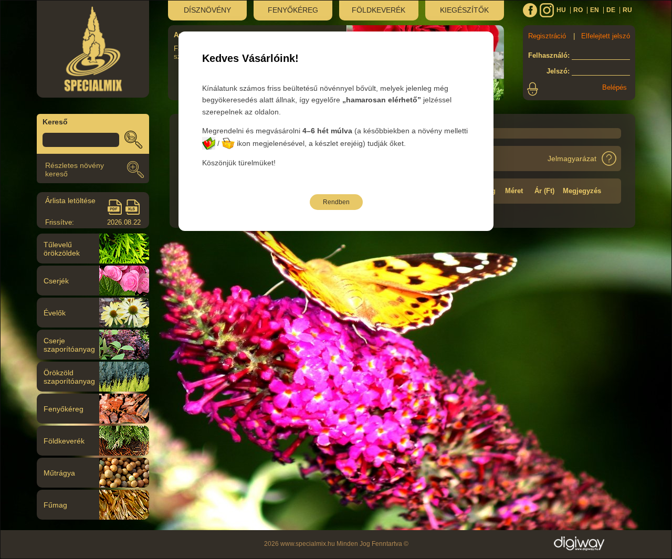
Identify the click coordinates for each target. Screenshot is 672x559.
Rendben (336, 202)
